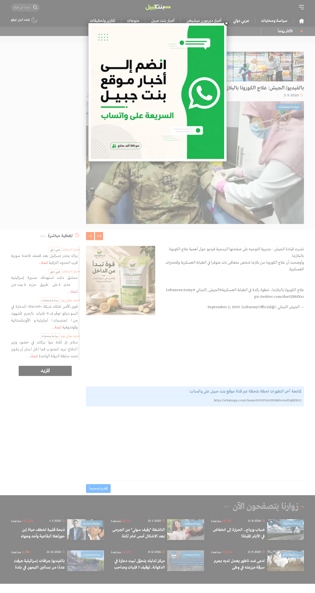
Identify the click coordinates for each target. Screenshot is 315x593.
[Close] (226, 23)
